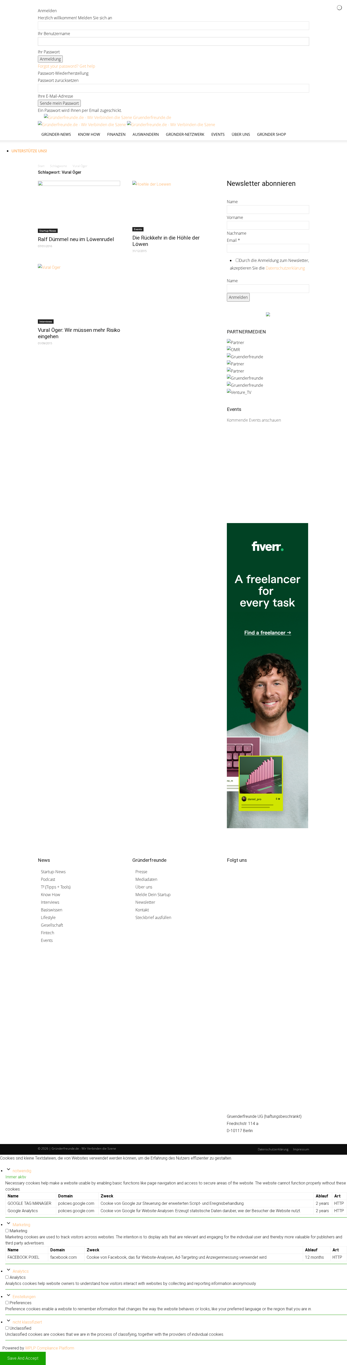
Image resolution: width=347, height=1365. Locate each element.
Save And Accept (22, 1358)
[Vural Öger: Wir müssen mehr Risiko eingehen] (79, 294)
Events (218, 134)
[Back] (63, 3)
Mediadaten (146, 879)
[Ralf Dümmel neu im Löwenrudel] (79, 207)
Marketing (21, 1224)
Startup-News (47, 230)
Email (233, 240)
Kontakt (142, 910)
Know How (50, 894)
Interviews (45, 321)
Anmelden (238, 297)
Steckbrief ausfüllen (153, 917)
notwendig (22, 1170)
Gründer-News (56, 134)
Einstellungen (24, 1296)
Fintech (47, 933)
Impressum (301, 1149)
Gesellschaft (52, 925)
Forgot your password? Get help (66, 66)
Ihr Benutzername (54, 33)
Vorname (235, 217)
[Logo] (82, 124)
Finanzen (116, 134)
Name (232, 201)
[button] (303, 120)
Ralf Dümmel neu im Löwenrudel (76, 239)
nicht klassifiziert (27, 1322)
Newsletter (145, 902)
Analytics (21, 1271)
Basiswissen (51, 910)
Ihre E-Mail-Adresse (55, 96)
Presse (141, 871)
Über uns (241, 134)
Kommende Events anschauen (254, 420)
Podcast (48, 879)
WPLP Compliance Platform (49, 1348)
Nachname (236, 233)
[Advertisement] (265, 479)
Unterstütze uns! (29, 150)
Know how (89, 134)
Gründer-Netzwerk (185, 134)
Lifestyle (48, 917)
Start (41, 166)
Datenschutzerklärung (285, 268)
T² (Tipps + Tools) (55, 887)
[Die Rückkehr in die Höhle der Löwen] (173, 206)
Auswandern (146, 134)
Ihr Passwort (49, 52)
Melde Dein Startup (153, 894)
